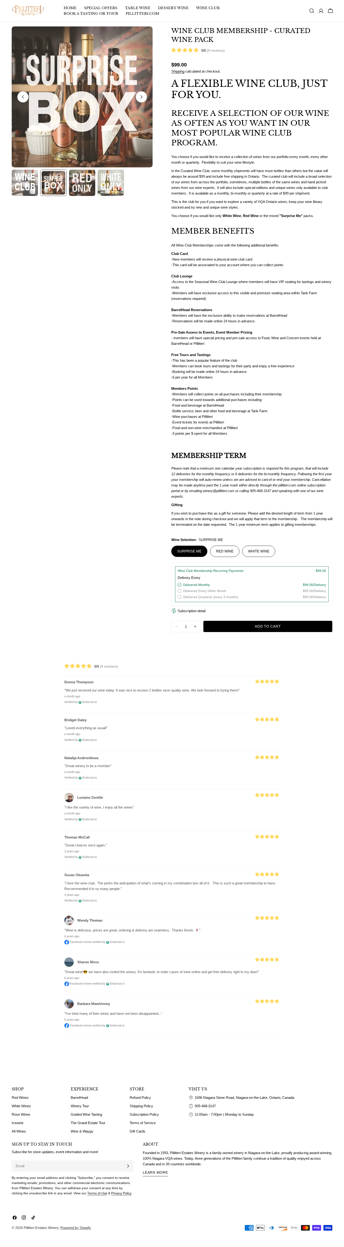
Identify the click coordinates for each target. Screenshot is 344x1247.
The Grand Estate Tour (88, 1123)
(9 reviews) (216, 50)
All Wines (19, 1131)
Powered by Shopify (75, 1228)
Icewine (17, 1123)
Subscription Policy (144, 1114)
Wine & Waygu (82, 1131)
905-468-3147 (205, 1106)
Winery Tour (80, 1106)
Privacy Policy (121, 1193)
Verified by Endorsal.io (80, 702)
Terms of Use (97, 1193)
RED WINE (225, 551)
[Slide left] (23, 97)
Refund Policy (140, 1098)
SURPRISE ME (189, 551)
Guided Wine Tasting (86, 1114)
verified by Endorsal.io (108, 942)
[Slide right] (141, 97)
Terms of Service (143, 1123)
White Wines (21, 1106)
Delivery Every (189, 578)
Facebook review (80, 942)
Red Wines (20, 1098)
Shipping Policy (141, 1106)
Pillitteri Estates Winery (41, 1228)
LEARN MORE (155, 1172)
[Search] (311, 10)
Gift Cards (137, 1131)
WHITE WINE (258, 551)
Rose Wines (21, 1114)
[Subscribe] (128, 1166)
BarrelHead (79, 1098)
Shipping (177, 71)
